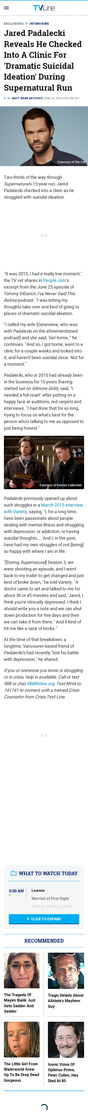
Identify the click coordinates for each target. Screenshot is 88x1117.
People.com (54, 280)
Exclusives (13, 23)
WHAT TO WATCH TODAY (48, 873)
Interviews (39, 23)
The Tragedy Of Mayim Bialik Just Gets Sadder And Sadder (19, 1003)
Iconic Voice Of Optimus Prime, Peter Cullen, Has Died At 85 (63, 1073)
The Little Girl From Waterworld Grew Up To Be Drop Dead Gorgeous (21, 1072)
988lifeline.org (40, 683)
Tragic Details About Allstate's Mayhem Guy (65, 1001)
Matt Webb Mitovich (27, 98)
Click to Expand (46, 919)
